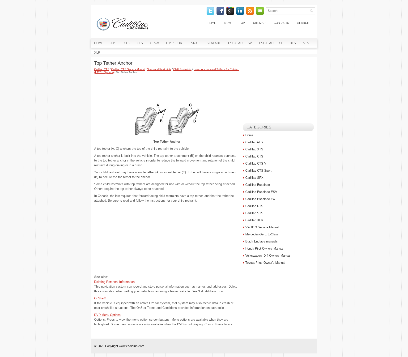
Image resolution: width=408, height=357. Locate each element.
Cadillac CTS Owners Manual (128, 69)
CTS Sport (175, 43)
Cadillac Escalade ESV (261, 192)
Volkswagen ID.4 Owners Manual (267, 255)
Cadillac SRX (254, 177)
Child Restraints (182, 69)
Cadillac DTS (254, 206)
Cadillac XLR (254, 220)
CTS (140, 43)
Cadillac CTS (101, 69)
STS (306, 43)
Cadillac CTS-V (255, 163)
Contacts (281, 23)
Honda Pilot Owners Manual (264, 248)
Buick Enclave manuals (261, 241)
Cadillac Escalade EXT (261, 199)
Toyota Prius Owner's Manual (265, 262)
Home (212, 23)
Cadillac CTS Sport (258, 170)
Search (303, 23)
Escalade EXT (271, 43)
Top (242, 23)
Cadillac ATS (254, 142)
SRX (194, 43)
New (227, 23)
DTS (293, 43)
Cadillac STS (254, 213)
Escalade (212, 43)
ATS (113, 43)
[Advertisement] (166, 87)
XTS (126, 43)
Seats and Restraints (159, 69)
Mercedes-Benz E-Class (262, 234)
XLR (97, 52)
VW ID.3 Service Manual (262, 227)
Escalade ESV (240, 43)
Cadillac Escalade (257, 185)
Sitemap (259, 23)
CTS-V (154, 43)
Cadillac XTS (254, 149)
